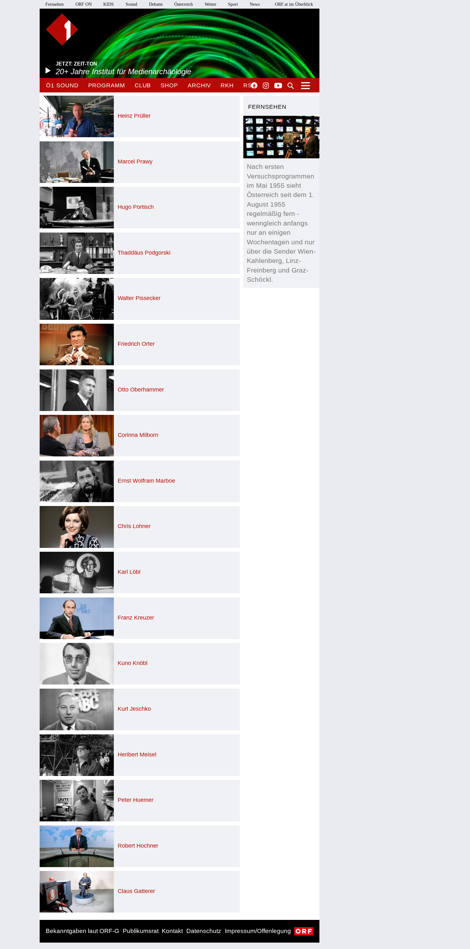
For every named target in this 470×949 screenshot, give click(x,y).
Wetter (210, 4)
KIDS (108, 4)
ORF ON (83, 4)
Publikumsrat (141, 931)
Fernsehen (54, 4)
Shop (169, 85)
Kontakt (172, 931)
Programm (106, 85)
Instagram (266, 86)
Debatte (156, 4)
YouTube (278, 86)
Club (143, 85)
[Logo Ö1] (62, 29)
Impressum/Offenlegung (258, 931)
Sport (233, 4)
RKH (227, 85)
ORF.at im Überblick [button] (294, 4)
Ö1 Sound (62, 85)
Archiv (199, 85)
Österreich (183, 4)
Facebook (254, 85)
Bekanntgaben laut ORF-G (82, 931)
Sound (131, 4)
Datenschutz (203, 931)
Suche (290, 86)
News (255, 4)
